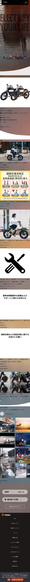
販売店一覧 (15, 537)
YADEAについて (15, 523)
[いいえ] (28, 577)
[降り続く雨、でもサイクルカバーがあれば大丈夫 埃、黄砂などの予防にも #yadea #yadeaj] (7, 455)
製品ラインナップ (15, 528)
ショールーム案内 (15, 542)
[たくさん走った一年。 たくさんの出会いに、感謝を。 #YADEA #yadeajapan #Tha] (7, 440)
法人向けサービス (15, 552)
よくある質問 (15, 556)
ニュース (15, 532)
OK (9, 579)
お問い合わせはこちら (15, 506)
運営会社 (15, 561)
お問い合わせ (15, 566)
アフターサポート (15, 547)
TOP (15, 518)
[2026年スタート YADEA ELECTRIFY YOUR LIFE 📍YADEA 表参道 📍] (7, 425)
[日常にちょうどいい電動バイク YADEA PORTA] (7, 470)
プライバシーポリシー (17, 579)
